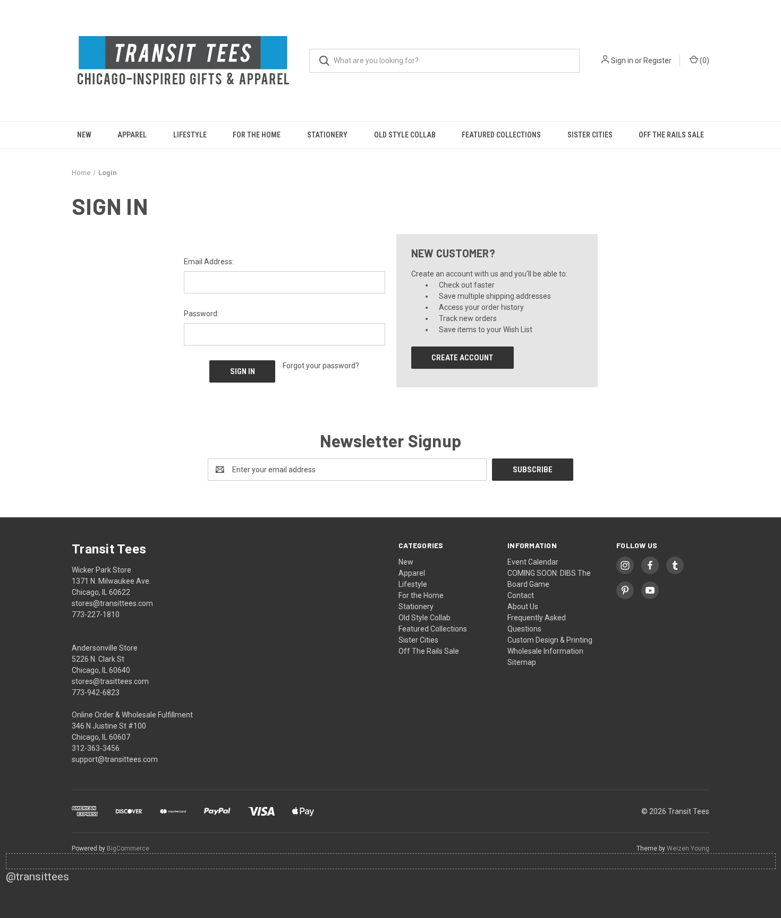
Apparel (132, 135)
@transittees (37, 876)
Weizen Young (688, 848)
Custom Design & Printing (549, 640)
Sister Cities (590, 135)
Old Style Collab (405, 135)
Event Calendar (532, 562)
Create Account (462, 357)
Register (657, 60)
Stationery (327, 135)
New (84, 135)
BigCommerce (128, 848)
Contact (520, 595)
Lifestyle (190, 135)
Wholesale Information (545, 651)
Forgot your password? (321, 365)
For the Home (257, 135)
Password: (201, 313)
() (703, 60)
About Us (522, 606)
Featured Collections (501, 135)
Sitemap (521, 662)
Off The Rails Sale (671, 135)
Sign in (622, 60)
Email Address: (209, 261)
